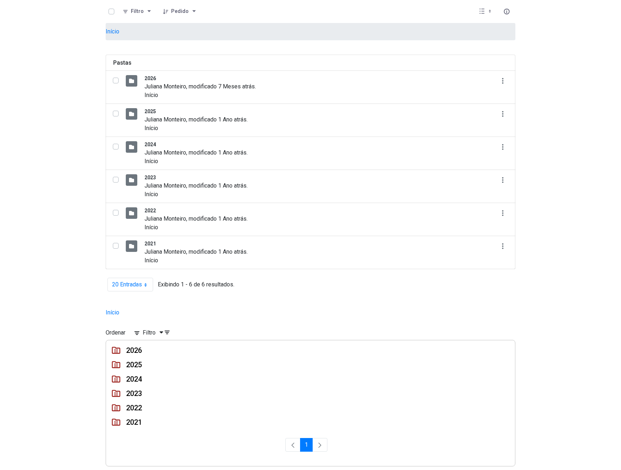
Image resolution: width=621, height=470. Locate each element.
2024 (150, 144)
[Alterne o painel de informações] (506, 11)
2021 (150, 243)
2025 (150, 111)
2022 (150, 210)
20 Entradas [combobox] (132, 286)
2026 (150, 78)
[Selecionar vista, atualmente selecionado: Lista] (486, 11)
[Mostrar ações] (502, 80)
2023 (150, 177)
